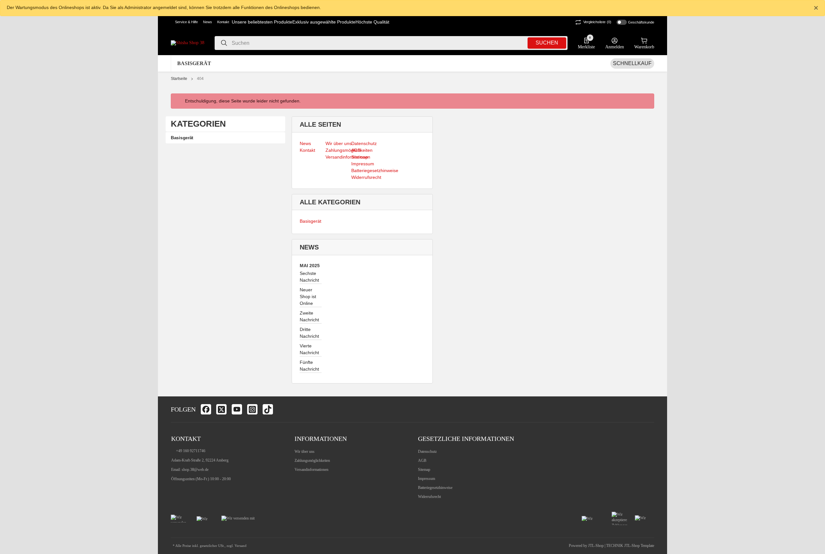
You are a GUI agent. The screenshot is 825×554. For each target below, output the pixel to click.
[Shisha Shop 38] (187, 42)
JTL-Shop (596, 545)
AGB (422, 460)
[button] (184, 22)
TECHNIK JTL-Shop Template (630, 545)
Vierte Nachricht (309, 349)
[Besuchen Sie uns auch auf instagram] (252, 409)
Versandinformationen (311, 469)
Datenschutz (427, 451)
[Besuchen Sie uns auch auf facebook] (206, 409)
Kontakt (223, 22)
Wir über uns (305, 451)
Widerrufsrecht (429, 496)
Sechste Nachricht (309, 277)
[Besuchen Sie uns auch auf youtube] (237, 409)
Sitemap (424, 469)
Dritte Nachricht (309, 333)
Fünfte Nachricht (309, 366)
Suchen (547, 42)
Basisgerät (310, 221)
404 (200, 79)
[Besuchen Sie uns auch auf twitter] (221, 409)
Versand (241, 546)
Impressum (426, 478)
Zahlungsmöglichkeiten (312, 460)
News (207, 22)
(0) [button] (597, 22)
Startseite (179, 79)
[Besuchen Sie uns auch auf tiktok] (268, 409)
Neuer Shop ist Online (308, 296)
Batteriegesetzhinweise (435, 487)
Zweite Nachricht (309, 316)
